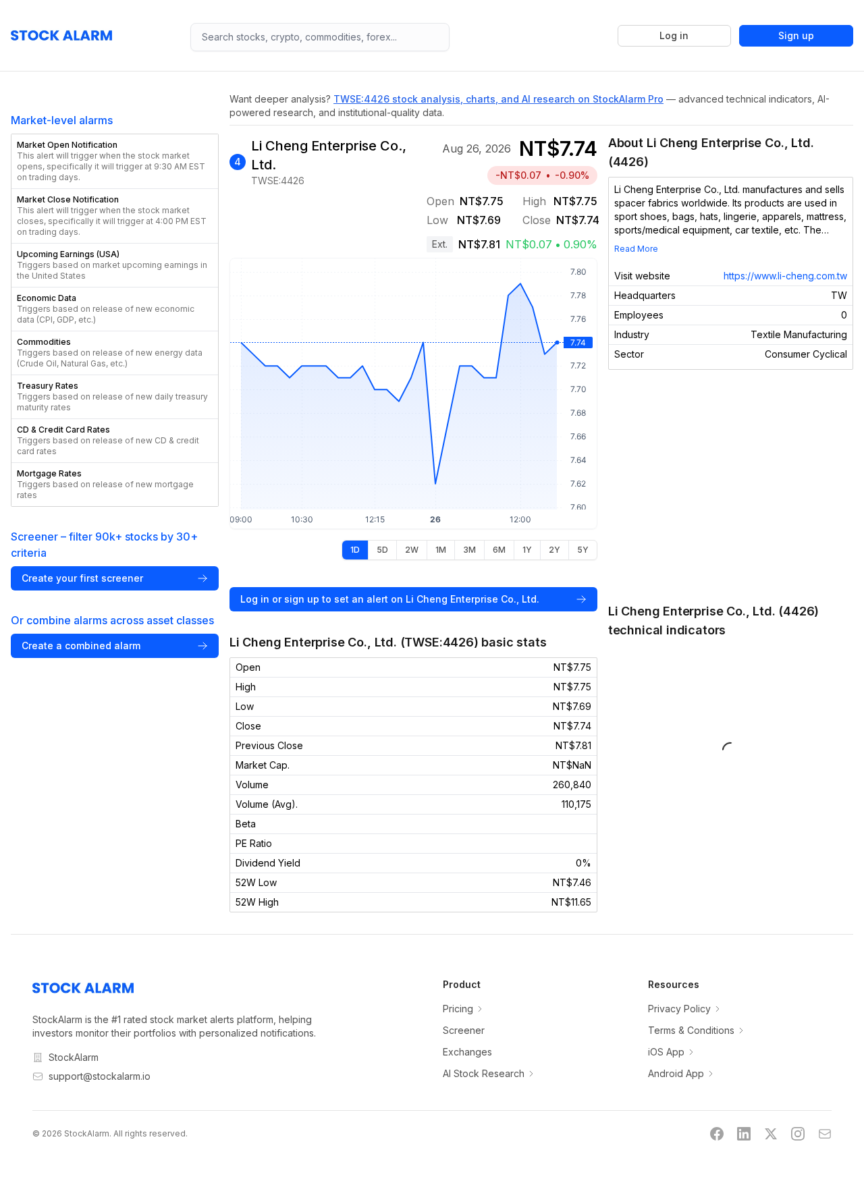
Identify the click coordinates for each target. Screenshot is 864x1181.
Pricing (458, 1008)
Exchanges (467, 1052)
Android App (676, 1073)
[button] (114, 161)
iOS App (666, 1052)
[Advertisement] (730, 485)
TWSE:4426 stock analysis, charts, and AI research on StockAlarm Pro (498, 99)
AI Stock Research (483, 1073)
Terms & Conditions (691, 1030)
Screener (464, 1030)
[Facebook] (717, 1134)
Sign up (796, 35)
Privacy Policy (679, 1008)
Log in (673, 35)
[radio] (355, 550)
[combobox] (320, 37)
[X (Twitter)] (771, 1134)
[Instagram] (798, 1134)
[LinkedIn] (744, 1134)
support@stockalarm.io (100, 1076)
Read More (636, 249)
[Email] (825, 1134)
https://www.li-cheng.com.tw (785, 275)
